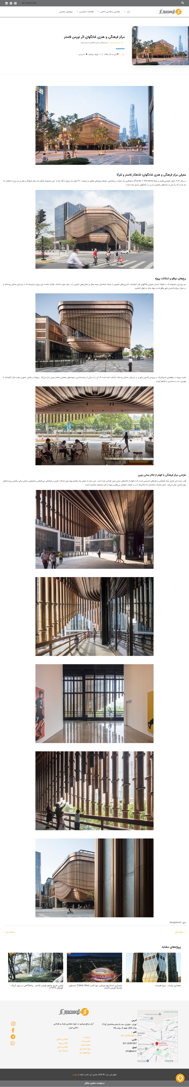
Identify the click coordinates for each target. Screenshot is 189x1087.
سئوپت (75, 1074)
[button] (182, 3)
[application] (125, 12)
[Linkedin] (6, 3)
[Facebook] (13, 1030)
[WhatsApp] (12, 1043)
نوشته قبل (180, 932)
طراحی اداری (62, 1047)
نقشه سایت (85, 1045)
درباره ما (87, 1037)
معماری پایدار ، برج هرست (168, 985)
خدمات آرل (63, 1050)
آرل (122, 43)
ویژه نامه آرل (85, 1048)
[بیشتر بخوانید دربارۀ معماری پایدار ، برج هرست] (153, 967)
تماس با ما (86, 1041)
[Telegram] (13, 1036)
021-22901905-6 (129, 1035)
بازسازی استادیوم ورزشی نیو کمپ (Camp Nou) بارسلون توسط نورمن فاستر (95, 987)
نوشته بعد (8, 932)
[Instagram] (11, 3)
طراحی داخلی (62, 1039)
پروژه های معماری (114, 43)
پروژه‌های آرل (84, 1052)
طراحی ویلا (63, 1043)
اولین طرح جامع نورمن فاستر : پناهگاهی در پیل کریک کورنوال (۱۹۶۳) (37, 987)
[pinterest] (15, 3)
